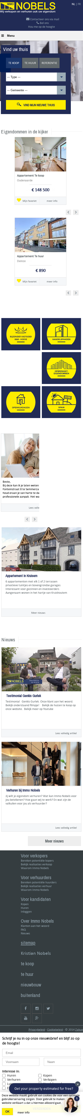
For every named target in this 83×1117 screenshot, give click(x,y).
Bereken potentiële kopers (37, 860)
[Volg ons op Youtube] (26, 1018)
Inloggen (26, 911)
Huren (25, 908)
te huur (27, 974)
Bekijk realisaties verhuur (36, 886)
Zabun (79, 1029)
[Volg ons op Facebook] (26, 1008)
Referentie (49, 63)
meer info (52, 200)
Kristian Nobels (36, 953)
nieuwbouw (31, 985)
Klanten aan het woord (35, 926)
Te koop (13, 63)
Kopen (25, 904)
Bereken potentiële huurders (38, 882)
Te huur (30, 63)
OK (7, 1111)
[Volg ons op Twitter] (48, 1008)
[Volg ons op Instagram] (37, 1008)
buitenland (30, 995)
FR (79, 4)
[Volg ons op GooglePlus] (37, 1018)
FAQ (23, 929)
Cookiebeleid (55, 1029)
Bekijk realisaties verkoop (36, 864)
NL (73, 4)
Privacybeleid (37, 1029)
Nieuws (25, 933)
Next (76, 211)
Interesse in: (11, 1071)
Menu (11, 35)
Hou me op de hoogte (41, 27)
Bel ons (44, 23)
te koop (27, 964)
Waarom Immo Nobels (35, 868)
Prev (70, 211)
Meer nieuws (38, 612)
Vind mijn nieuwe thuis (39, 105)
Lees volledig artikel (66, 733)
